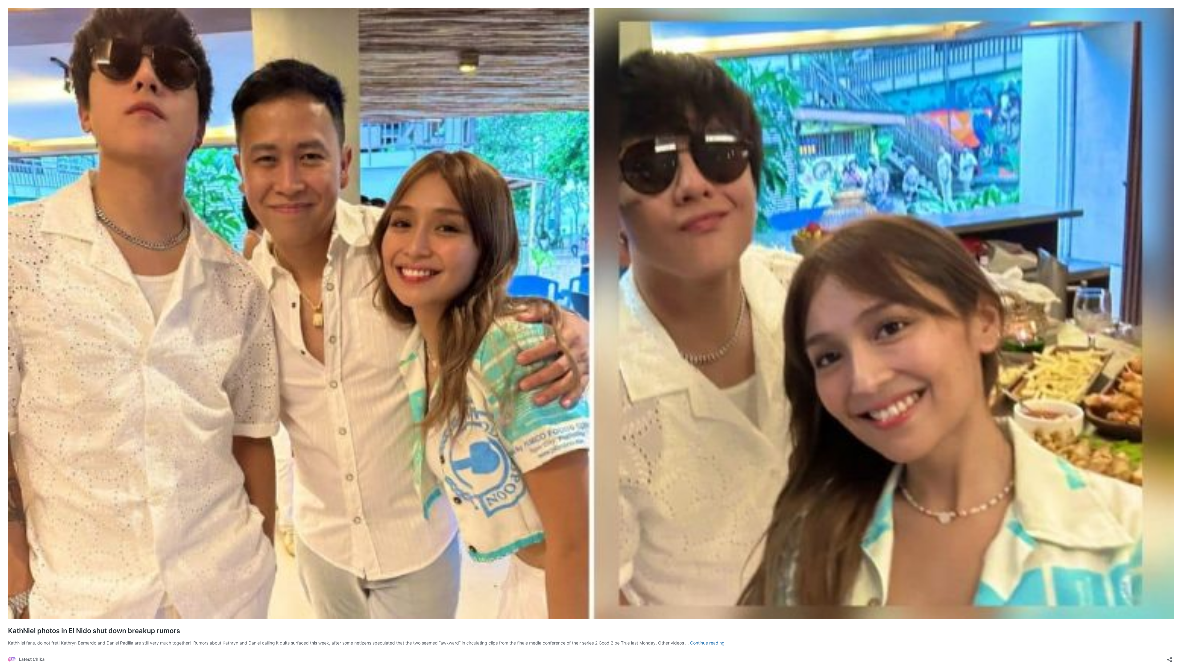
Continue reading (707, 642)
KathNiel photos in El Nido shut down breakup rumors (94, 631)
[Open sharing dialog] (1169, 657)
